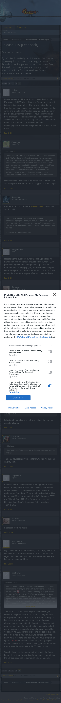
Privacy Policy (46, 408)
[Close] (55, 295)
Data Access (30, 408)
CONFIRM (18, 398)
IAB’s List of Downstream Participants (34, 337)
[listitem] (30, 345)
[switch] (50, 351)
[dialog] (30, 351)
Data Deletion (14, 408)
